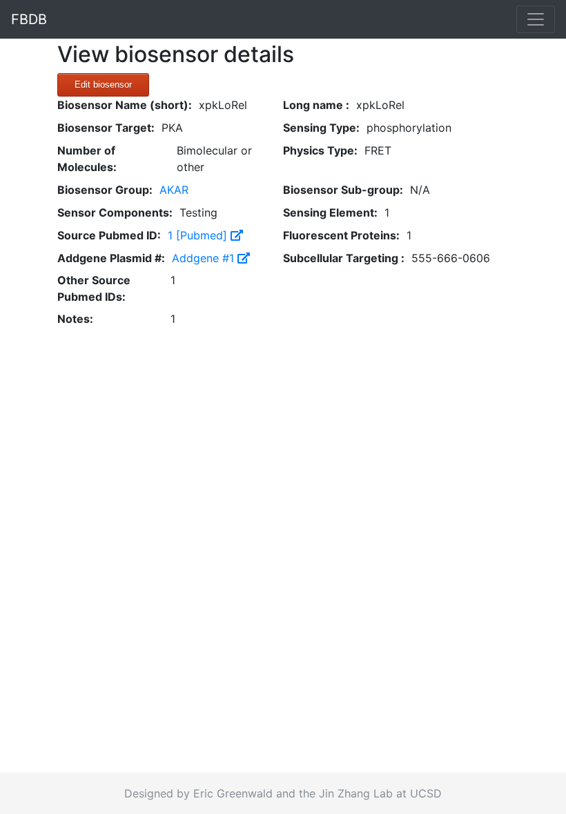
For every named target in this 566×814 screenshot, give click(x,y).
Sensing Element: (330, 212)
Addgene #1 (204, 258)
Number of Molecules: (87, 158)
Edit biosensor (103, 84)
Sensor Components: (115, 212)
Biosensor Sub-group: (343, 190)
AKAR (173, 190)
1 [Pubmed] (199, 235)
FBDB (29, 19)
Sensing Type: (321, 128)
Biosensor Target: (106, 128)
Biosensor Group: (105, 190)
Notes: (75, 319)
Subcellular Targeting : (343, 258)
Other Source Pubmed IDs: (93, 288)
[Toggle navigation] (535, 19)
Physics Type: (320, 150)
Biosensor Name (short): (124, 105)
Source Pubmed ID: (109, 235)
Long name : (316, 105)
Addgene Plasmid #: (111, 258)
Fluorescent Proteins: (341, 235)
